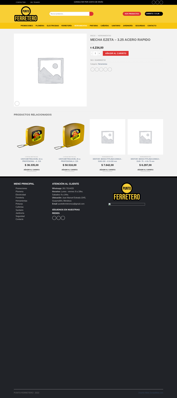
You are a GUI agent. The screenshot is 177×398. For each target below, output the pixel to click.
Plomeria (40, 26)
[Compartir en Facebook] (93, 69)
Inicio (92, 36)
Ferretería (66, 26)
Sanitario (116, 26)
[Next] (163, 147)
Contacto (152, 26)
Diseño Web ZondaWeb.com (150, 393)
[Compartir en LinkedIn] (110, 69)
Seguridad (140, 26)
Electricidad (53, 26)
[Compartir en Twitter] (97, 69)
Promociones (27, 26)
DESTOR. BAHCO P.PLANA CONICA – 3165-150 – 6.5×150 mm (107, 160)
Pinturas (94, 26)
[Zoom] (17, 103)
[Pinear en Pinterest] (106, 69)
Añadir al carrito (115, 53)
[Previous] (14, 147)
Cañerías (105, 26)
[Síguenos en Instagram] (157, 2)
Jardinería (128, 26)
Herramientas (80, 26)
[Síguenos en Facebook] (153, 2)
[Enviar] (91, 14)
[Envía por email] (101, 69)
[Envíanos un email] (161, 2)
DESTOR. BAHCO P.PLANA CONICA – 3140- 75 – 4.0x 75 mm (145, 160)
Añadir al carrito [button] (31, 170)
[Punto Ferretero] (30, 14)
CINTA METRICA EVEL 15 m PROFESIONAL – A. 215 (32, 160)
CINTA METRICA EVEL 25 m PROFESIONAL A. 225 (69, 160)
